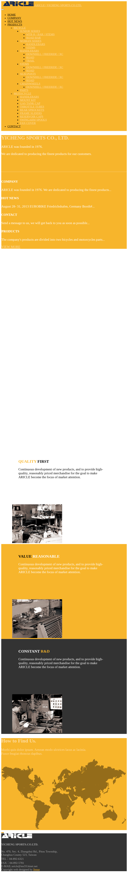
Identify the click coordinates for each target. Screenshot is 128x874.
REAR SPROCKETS (32, 109)
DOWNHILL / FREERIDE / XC (44, 54)
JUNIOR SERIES (30, 31)
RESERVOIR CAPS (31, 116)
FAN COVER (28, 123)
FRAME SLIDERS (31, 113)
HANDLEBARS (35, 44)
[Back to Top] (2, 832)
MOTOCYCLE (22, 93)
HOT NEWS (14, 21)
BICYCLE (20, 27)
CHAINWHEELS (30, 83)
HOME (11, 14)
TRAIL (30, 60)
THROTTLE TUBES (32, 106)
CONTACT (14, 126)
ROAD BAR (33, 37)
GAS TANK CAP (30, 103)
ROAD (30, 57)
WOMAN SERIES (30, 41)
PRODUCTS (14, 24)
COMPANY (14, 18)
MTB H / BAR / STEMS (40, 34)
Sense (36, 869)
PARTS (24, 90)
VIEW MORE (10, 247)
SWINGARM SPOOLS (33, 119)
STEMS (30, 47)
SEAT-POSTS (28, 73)
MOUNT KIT (28, 100)
